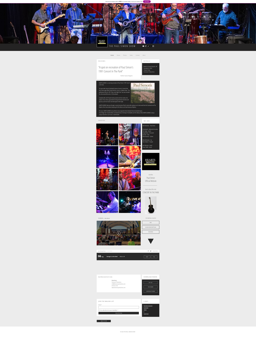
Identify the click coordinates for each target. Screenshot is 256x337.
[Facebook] (146, 46)
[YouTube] (143, 46)
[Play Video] (119, 233)
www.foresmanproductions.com (118, 287)
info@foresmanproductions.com (118, 284)
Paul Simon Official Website (150, 179)
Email (100, 304)
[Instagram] (153, 46)
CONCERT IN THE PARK (151, 192)
